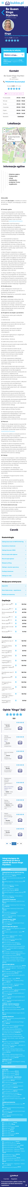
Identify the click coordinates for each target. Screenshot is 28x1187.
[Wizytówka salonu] (3, 15)
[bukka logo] (14, 1175)
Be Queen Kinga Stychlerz (12, 12)
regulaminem (5, 1185)
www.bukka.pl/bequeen (16, 221)
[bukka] (14, 3)
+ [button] (4, 129)
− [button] (4, 132)
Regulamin (14, 1179)
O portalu (6, 1179)
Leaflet (24, 162)
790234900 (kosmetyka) (15, 82)
